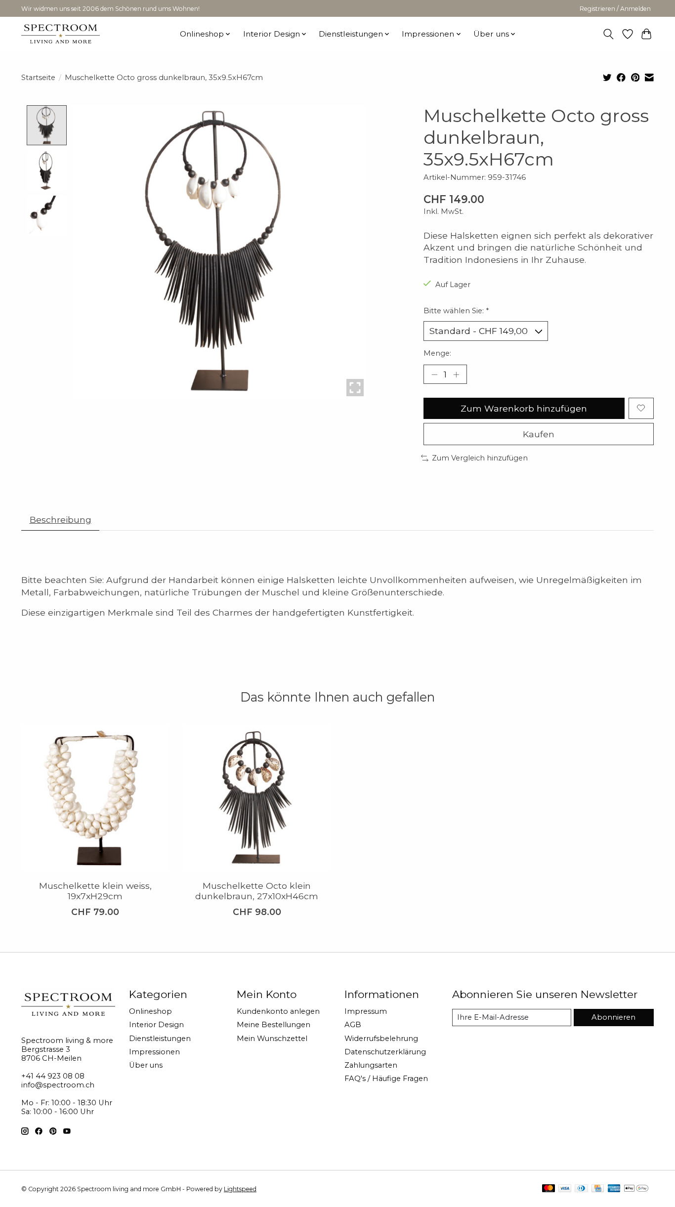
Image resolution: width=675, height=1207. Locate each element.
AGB (352, 1024)
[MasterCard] (548, 1189)
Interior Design (156, 1024)
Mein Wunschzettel (272, 1038)
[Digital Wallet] (636, 1189)
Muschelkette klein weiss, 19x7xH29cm (95, 890)
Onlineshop (150, 1011)
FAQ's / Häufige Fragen (386, 1078)
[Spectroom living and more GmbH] (60, 33)
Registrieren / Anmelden (615, 8)
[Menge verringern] (434, 374)
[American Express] (614, 1189)
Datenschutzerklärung (385, 1051)
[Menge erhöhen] (456, 374)
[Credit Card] (597, 1189)
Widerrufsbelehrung (381, 1038)
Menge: (437, 353)
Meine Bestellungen (273, 1024)
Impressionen (154, 1051)
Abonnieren (613, 1017)
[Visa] (564, 1189)
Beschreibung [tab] (60, 519)
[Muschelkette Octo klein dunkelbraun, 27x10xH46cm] (257, 798)
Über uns (146, 1065)
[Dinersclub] (581, 1189)
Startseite (38, 77)
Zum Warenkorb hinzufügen (524, 408)
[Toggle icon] (608, 34)
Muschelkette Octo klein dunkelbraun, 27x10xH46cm (256, 890)
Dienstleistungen (160, 1038)
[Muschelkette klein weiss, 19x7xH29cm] (95, 798)
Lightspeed (240, 1189)
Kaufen (538, 434)
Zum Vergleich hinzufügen (480, 458)
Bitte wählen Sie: (456, 310)
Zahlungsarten (370, 1065)
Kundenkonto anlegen (278, 1011)
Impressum (365, 1011)
